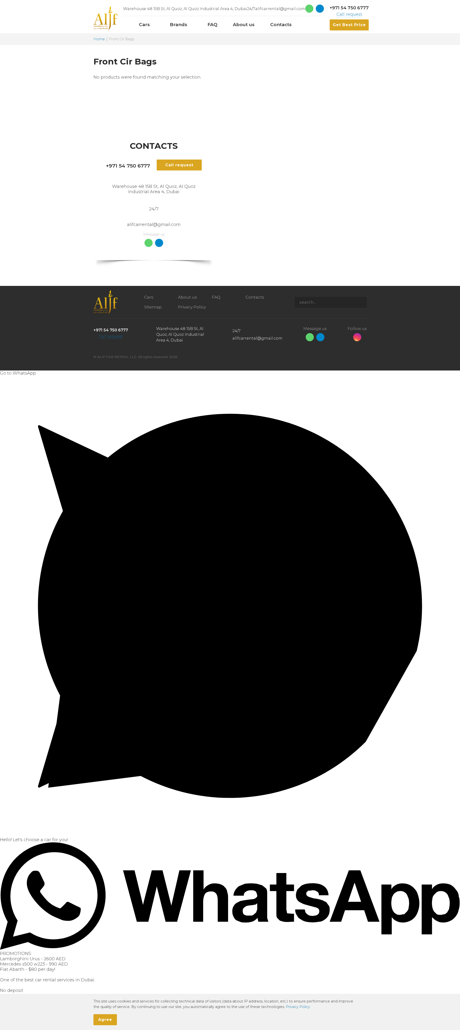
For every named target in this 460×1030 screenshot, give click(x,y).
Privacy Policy (192, 307)
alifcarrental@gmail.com (280, 8)
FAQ (216, 297)
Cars (148, 297)
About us (187, 297)
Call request (349, 14)
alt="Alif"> (105, 18)
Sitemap (153, 307)
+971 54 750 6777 (349, 8)
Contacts (255, 297)
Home (99, 39)
